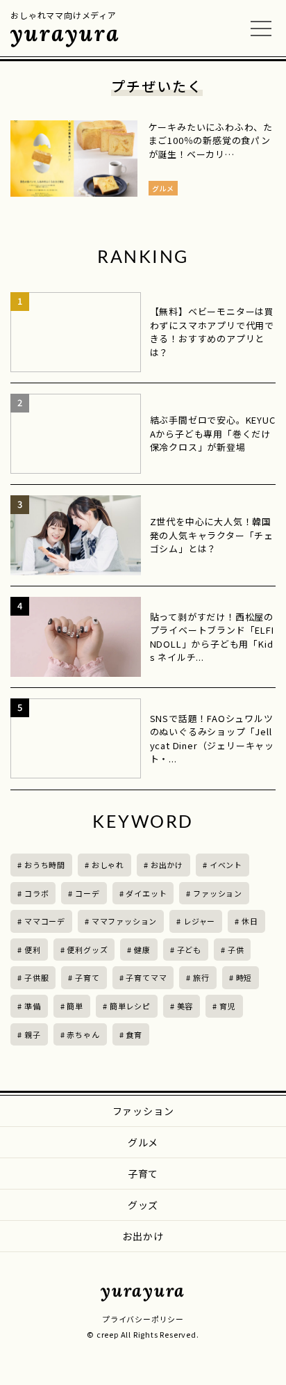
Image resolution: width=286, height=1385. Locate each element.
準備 (32, 1005)
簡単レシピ (130, 1005)
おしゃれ (108, 864)
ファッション (217, 893)
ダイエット (146, 893)
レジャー (199, 921)
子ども (189, 949)
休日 (250, 921)
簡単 (75, 1005)
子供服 (36, 977)
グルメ (143, 1142)
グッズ (143, 1205)
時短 (244, 977)
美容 (185, 1005)
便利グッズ (87, 949)
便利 (32, 949)
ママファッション (124, 921)
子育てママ (146, 977)
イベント (226, 864)
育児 (227, 1005)
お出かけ (167, 864)
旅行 (201, 977)
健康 (142, 949)
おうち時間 (44, 864)
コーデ (87, 893)
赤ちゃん (83, 1034)
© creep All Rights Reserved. (143, 1334)
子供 (236, 949)
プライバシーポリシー (143, 1318)
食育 (134, 1034)
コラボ (36, 893)
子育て (87, 977)
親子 (32, 1034)
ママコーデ (44, 921)
